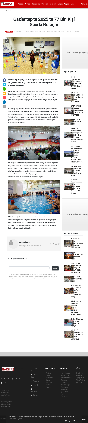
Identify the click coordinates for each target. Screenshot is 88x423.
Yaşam (66, 4)
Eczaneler (64, 380)
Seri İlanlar (64, 389)
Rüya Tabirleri (80, 380)
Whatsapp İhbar (6, 404)
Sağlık (60, 4)
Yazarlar (36, 381)
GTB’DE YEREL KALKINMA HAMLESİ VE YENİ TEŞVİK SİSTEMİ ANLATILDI (77, 110)
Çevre (27, 4)
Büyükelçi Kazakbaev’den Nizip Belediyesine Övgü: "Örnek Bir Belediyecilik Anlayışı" (76, 186)
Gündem (44, 4)
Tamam (76, 421)
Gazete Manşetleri (64, 395)
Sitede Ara (79, 373)
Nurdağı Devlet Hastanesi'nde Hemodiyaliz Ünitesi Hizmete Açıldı (76, 170)
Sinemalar (64, 387)
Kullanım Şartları (6, 402)
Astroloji (79, 382)
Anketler (79, 375)
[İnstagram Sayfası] (9, 379)
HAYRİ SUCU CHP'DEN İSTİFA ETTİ (76, 122)
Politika (21, 4)
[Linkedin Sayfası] (17, 379)
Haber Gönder (5, 406)
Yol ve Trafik (65, 375)
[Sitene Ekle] (6, 383)
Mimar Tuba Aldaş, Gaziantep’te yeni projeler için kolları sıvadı (77, 243)
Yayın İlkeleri (5, 392)
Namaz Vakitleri (66, 378)
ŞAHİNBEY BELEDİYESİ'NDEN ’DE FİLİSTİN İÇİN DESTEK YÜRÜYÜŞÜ (77, 97)
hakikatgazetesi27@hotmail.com (30, 246)
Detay (68, 421)
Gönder (55, 268)
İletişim (35, 395)
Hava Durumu (65, 373)
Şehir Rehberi (65, 392)
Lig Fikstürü (64, 382)
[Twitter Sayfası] (5, 379)
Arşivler (36, 385)
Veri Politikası (5, 395)
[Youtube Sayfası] (13, 379)
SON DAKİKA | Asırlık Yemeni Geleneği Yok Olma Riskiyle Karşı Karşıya (76, 267)
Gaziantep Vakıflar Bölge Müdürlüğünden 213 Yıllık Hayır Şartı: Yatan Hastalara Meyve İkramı (77, 135)
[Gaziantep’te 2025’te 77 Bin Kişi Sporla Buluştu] (31, 55)
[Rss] (20, 379)
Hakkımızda (5, 390)
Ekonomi (53, 4)
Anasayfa (5, 11)
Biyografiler (80, 378)
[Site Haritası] (2, 383)
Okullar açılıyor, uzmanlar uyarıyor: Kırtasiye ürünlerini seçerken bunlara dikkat (76, 308)
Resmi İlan (36, 4)
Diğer (73, 4)
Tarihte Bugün (65, 385)
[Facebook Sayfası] (2, 379)
